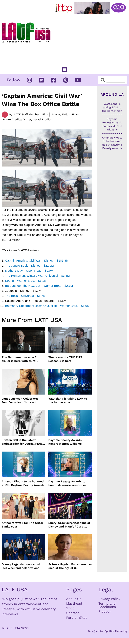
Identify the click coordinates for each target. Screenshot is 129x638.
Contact (72, 613)
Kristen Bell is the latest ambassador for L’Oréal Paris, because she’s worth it (22, 442)
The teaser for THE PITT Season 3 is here (65, 359)
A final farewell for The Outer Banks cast (22, 524)
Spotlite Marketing (115, 631)
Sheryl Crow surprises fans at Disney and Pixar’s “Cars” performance (69, 524)
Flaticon (104, 611)
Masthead (74, 603)
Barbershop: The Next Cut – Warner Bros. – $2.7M (39, 285)
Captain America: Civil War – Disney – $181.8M (37, 260)
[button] (64, 69)
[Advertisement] (91, 38)
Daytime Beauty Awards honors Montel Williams (65, 441)
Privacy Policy (109, 599)
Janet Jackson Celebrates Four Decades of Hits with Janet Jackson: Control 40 (20, 400)
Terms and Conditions (107, 605)
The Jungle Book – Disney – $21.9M (29, 265)
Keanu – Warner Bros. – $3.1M (26, 280)
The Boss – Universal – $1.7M (25, 295)
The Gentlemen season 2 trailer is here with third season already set (19, 359)
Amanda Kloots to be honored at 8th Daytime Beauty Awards (23, 483)
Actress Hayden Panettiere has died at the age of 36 (70, 566)
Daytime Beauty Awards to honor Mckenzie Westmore (67, 483)
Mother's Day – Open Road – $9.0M (29, 270)
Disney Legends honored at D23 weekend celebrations (21, 566)
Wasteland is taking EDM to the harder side (67, 400)
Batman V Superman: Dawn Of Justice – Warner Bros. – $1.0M (47, 306)
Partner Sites (76, 618)
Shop (70, 608)
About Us (73, 599)
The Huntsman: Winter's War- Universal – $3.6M (37, 275)
